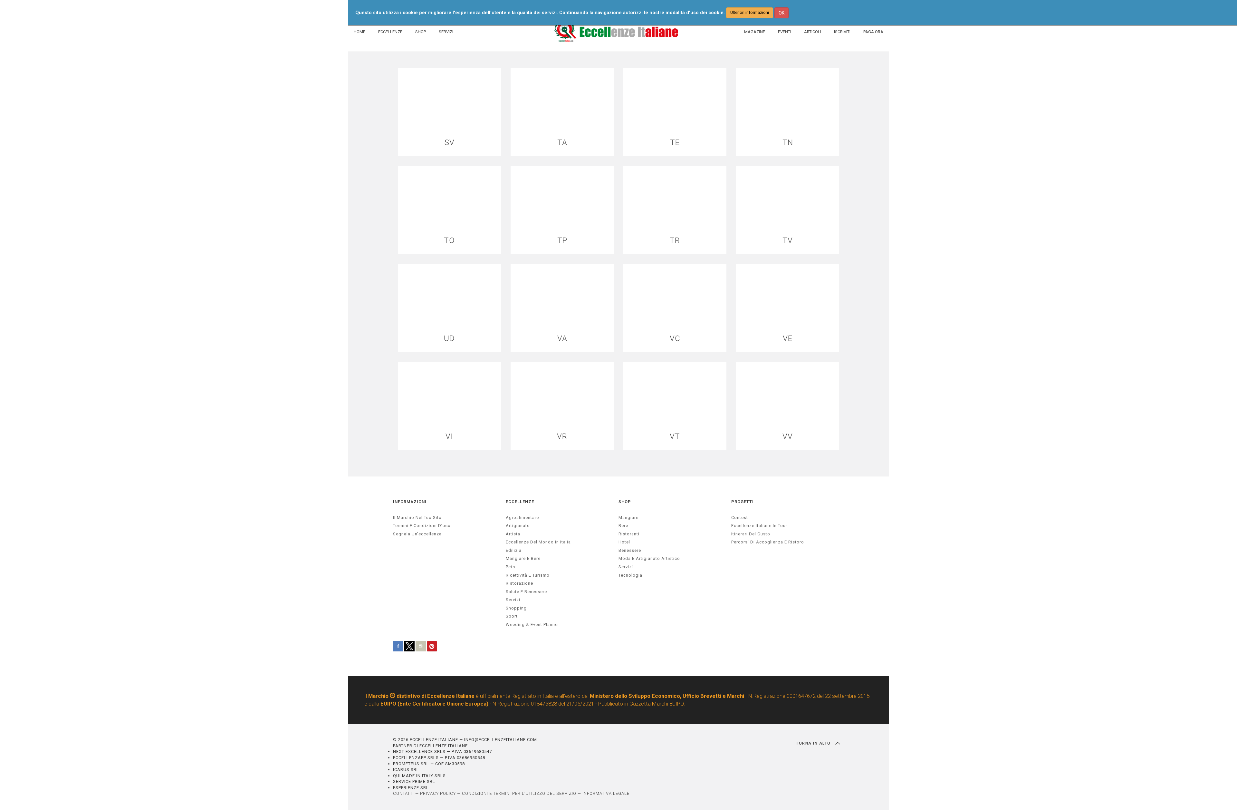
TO (449, 241)
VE (787, 339)
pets (510, 566)
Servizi (625, 566)
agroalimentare (522, 517)
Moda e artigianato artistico (649, 558)
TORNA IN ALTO (814, 743)
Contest (739, 517)
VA (562, 339)
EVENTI (784, 31)
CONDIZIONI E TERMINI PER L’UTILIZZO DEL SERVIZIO (519, 793)
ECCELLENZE (390, 31)
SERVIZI (446, 31)
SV (450, 143)
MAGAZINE (754, 31)
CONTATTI (403, 793)
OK (781, 12)
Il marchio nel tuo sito (417, 517)
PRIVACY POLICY (438, 793)
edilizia (514, 550)
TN (787, 143)
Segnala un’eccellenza (417, 534)
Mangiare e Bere (523, 558)
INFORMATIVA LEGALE (605, 793)
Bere (623, 525)
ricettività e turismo (528, 575)
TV (787, 241)
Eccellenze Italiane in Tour (759, 525)
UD (449, 339)
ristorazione (519, 583)
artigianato (518, 525)
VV (787, 437)
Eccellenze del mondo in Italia (538, 542)
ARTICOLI (812, 31)
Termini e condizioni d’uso (422, 525)
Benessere (629, 550)
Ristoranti (628, 534)
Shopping (516, 608)
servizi (513, 599)
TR (675, 241)
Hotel (624, 542)
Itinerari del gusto (750, 534)
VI (449, 437)
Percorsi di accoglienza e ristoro (767, 542)
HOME (359, 31)
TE (675, 143)
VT (675, 437)
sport (512, 616)
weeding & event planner (532, 624)
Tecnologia (630, 575)
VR (562, 437)
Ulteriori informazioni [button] (749, 12)
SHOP (420, 31)
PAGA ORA (873, 31)
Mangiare (628, 517)
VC (675, 339)
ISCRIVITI (842, 31)
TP (562, 241)
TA (562, 143)
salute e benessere (526, 591)
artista (513, 534)
